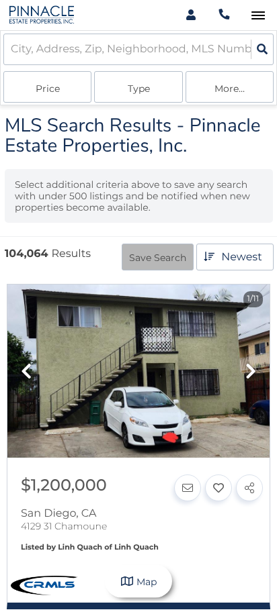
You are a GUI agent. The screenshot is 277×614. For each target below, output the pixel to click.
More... (229, 89)
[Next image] (251, 372)
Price (48, 89)
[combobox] (12, 49)
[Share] (249, 487)
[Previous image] (26, 372)
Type (139, 89)
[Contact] (187, 487)
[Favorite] (218, 487)
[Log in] (190, 15)
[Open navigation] (258, 16)
